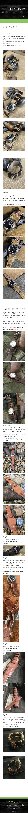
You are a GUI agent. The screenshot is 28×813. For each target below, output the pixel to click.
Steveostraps (14, 9)
